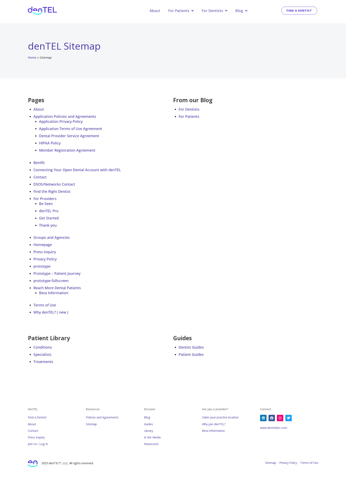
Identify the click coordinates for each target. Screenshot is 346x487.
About (155, 10)
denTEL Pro (48, 210)
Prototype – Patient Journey (56, 273)
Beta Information (53, 292)
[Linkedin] (263, 418)
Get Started (49, 218)
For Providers (44, 198)
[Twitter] (288, 418)
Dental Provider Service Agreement (69, 135)
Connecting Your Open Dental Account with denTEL (77, 169)
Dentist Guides (191, 347)
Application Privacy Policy (61, 121)
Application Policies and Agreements (64, 116)
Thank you (48, 225)
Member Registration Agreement (67, 150)
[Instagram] (280, 418)
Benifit (39, 162)
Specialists (42, 354)
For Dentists (212, 10)
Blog (239, 10)
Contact (40, 177)
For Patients (178, 10)
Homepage (42, 244)
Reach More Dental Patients (57, 287)
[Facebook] (272, 418)
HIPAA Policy (50, 143)
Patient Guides (191, 354)
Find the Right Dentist (51, 191)
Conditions (42, 347)
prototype (41, 266)
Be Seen (46, 203)
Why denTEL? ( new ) (50, 312)
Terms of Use (44, 305)
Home (32, 57)
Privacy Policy (45, 259)
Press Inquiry (44, 251)
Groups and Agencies (51, 237)
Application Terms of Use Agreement (70, 128)
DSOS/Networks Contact (54, 184)
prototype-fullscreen (50, 280)
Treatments (43, 361)
